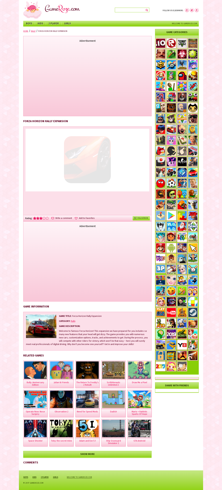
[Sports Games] (171, 269)
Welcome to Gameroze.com (184, 23)
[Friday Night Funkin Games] (171, 97)
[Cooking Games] (193, 323)
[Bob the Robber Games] (171, 205)
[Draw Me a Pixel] (139, 370)
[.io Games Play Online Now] (161, 43)
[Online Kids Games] (182, 280)
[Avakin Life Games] (193, 140)
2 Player (54, 23)
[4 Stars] (44, 218)
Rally (73, 321)
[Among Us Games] (182, 76)
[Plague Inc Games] (182, 54)
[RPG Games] (193, 76)
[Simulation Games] (193, 226)
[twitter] (192, 10)
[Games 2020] (161, 259)
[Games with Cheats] (171, 356)
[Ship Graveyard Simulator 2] (113, 428)
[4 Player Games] (182, 237)
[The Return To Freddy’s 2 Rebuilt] (87, 370)
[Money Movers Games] (182, 248)
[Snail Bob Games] (193, 194)
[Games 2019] (171, 334)
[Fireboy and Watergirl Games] (182, 194)
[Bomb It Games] (171, 366)
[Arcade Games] (161, 280)
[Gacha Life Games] (193, 65)
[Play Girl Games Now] (171, 280)
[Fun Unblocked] (161, 356)
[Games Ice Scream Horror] (182, 129)
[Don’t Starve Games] (161, 226)
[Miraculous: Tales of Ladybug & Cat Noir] (161, 129)
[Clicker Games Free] (182, 151)
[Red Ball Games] (161, 183)
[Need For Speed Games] (171, 129)
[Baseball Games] (193, 269)
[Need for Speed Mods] (87, 399)
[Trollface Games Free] (171, 194)
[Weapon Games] (193, 356)
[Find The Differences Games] (193, 291)
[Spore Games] (161, 205)
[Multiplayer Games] (182, 162)
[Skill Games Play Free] (193, 302)
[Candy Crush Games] (182, 205)
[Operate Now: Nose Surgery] (35, 399)
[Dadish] (113, 399)
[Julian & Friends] (61, 370)
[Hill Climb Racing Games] (193, 86)
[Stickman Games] (171, 151)
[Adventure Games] (161, 248)
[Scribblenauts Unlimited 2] (113, 370)
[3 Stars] (40, 218)
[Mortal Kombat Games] (161, 194)
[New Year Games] (182, 226)
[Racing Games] (193, 172)
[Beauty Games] (161, 302)
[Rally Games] (161, 345)
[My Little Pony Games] (171, 162)
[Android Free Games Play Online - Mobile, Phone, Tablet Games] (171, 248)
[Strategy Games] (171, 76)
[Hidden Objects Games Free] (182, 366)
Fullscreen (143, 218)
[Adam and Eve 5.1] (87, 428)
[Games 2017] (161, 366)
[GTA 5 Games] (182, 43)
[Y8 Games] (182, 345)
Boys (29, 23)
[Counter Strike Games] (161, 140)
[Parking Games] (171, 345)
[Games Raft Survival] (161, 291)
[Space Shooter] (35, 428)
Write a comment (63, 218)
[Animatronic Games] (171, 302)
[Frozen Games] (182, 269)
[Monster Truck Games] (171, 172)
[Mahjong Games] (182, 140)
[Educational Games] (161, 334)
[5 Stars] (47, 218)
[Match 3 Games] (182, 86)
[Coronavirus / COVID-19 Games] (193, 54)
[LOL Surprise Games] (171, 140)
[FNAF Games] (171, 108)
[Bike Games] (193, 237)
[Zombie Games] (193, 97)
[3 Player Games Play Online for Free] (161, 268)
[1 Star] (34, 218)
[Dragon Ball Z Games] (161, 237)
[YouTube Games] (171, 312)
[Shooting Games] (193, 162)
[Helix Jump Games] (161, 162)
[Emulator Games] (161, 216)
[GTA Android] (139, 428)
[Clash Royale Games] (161, 119)
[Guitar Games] (182, 312)
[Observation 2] (61, 399)
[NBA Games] (161, 97)
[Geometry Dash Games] (182, 172)
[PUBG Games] (182, 65)
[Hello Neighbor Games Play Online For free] (161, 54)
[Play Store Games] (171, 216)
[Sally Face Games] (182, 259)
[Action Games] (193, 280)
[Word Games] (171, 226)
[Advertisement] (87, 79)
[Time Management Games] (193, 259)
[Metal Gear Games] (171, 323)
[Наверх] (214, 482)
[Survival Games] (171, 54)
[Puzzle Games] (182, 216)
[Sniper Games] (182, 302)
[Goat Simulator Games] (193, 205)
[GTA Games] (193, 119)
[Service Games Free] (193, 334)
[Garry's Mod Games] (161, 108)
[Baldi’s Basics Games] (171, 86)
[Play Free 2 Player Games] (161, 172)
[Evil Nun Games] (182, 97)
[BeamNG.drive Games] (193, 151)
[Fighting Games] (182, 183)
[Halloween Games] (171, 291)
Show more (87, 454)
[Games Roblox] (171, 43)
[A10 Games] (161, 323)
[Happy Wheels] (182, 108)
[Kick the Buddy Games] (161, 76)
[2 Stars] (37, 218)
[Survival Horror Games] (193, 108)
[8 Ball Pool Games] (171, 65)
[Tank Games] (182, 334)
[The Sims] (182, 119)
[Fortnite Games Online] (193, 183)
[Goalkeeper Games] (193, 345)
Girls (67, 23)
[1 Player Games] (171, 259)
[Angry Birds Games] (161, 151)
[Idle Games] (193, 216)
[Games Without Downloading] (161, 312)
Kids (40, 23)
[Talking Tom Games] (171, 119)
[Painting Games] (182, 291)
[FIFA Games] (171, 183)
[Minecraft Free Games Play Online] (193, 43)
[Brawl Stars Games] (161, 65)
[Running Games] (161, 86)
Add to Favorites (87, 218)
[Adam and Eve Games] (193, 129)
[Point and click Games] (193, 248)
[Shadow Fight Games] (182, 356)
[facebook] (187, 10)
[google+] (197, 10)
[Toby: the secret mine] (61, 428)
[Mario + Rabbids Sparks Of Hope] (139, 399)
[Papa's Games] (182, 323)
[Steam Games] (193, 312)
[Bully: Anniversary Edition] (35, 370)
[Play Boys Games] (171, 236)
